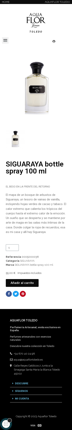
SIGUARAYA (27, 260)
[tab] (36, 383)
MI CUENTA (22, 398)
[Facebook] (9, 294)
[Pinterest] (23, 294)
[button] (9, 87)
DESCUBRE (21, 383)
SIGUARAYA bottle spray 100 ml (34, 264)
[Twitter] (16, 294)
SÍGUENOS (21, 390)
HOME (6, 1)
